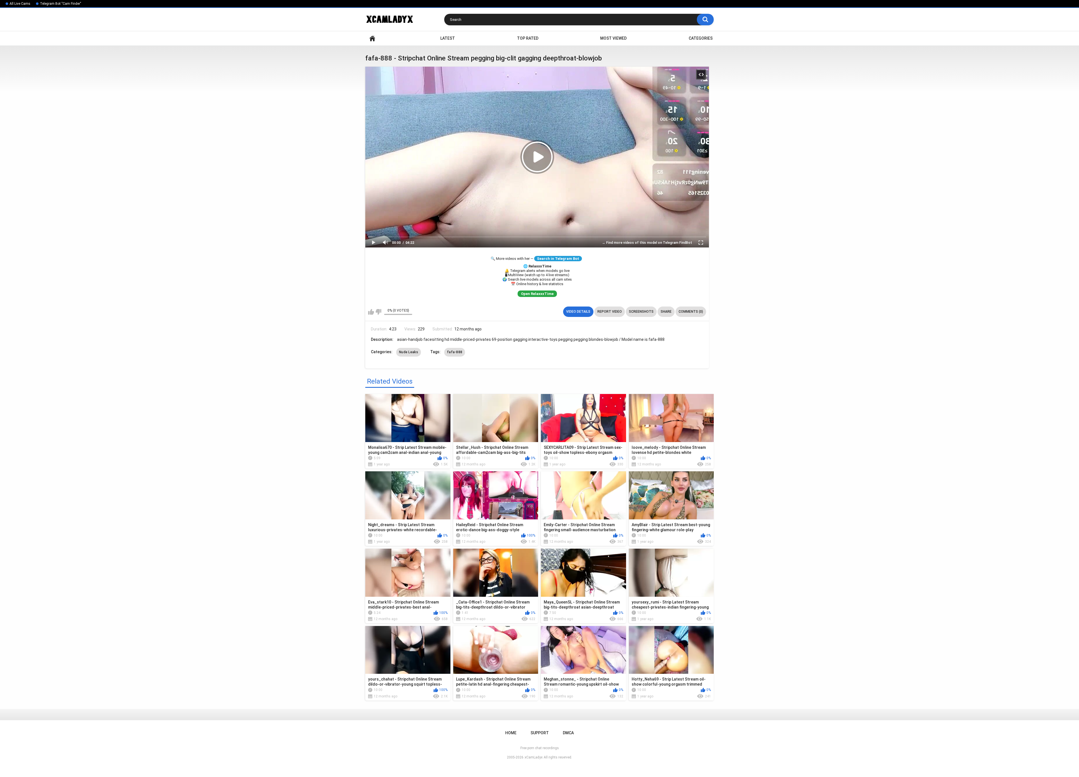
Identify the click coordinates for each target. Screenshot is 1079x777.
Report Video (609, 312)
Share (666, 312)
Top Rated (527, 38)
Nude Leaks (408, 352)
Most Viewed (613, 38)
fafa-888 (454, 352)
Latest (447, 38)
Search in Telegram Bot (558, 258)
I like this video (371, 312)
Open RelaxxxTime (537, 294)
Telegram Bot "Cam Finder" (60, 4)
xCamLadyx (534, 757)
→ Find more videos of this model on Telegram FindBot (647, 243)
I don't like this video (378, 312)
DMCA (568, 733)
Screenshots (641, 312)
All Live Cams (20, 4)
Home (372, 38)
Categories (701, 38)
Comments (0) (691, 312)
